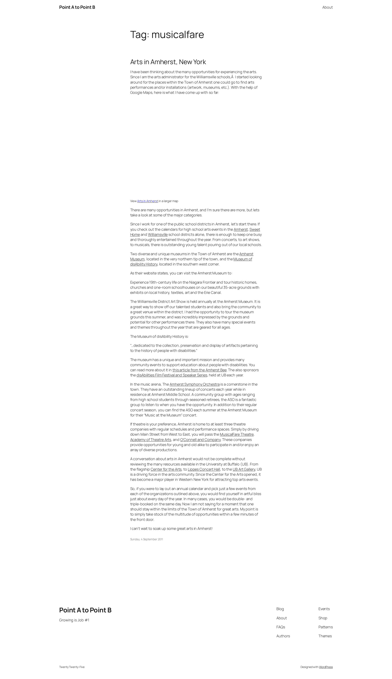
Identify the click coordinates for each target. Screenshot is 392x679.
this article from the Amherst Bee (200, 369)
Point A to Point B (77, 7)
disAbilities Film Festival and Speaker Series (172, 374)
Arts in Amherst (147, 201)
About (327, 7)
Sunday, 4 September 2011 (146, 539)
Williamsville (158, 234)
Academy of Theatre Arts (150, 439)
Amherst (241, 229)
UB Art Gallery (244, 469)
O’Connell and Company (200, 439)
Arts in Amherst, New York (168, 61)
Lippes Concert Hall (204, 469)
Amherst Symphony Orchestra (194, 384)
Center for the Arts (166, 469)
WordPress (326, 667)
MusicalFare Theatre (237, 434)
